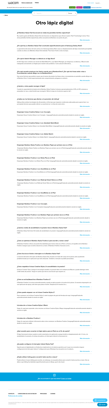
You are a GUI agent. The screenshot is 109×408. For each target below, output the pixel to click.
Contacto (11, 393)
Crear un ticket (66, 378)
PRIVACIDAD (43, 393)
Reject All (79, 7)
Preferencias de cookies (15, 396)
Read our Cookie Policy (96, 7)
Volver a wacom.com (26, 2)
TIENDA (37, 2)
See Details (87, 7)
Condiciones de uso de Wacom (27, 393)
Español (98, 3)
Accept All (72, 7)
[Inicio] (13, 3)
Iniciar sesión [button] (90, 3)
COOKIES (52, 393)
